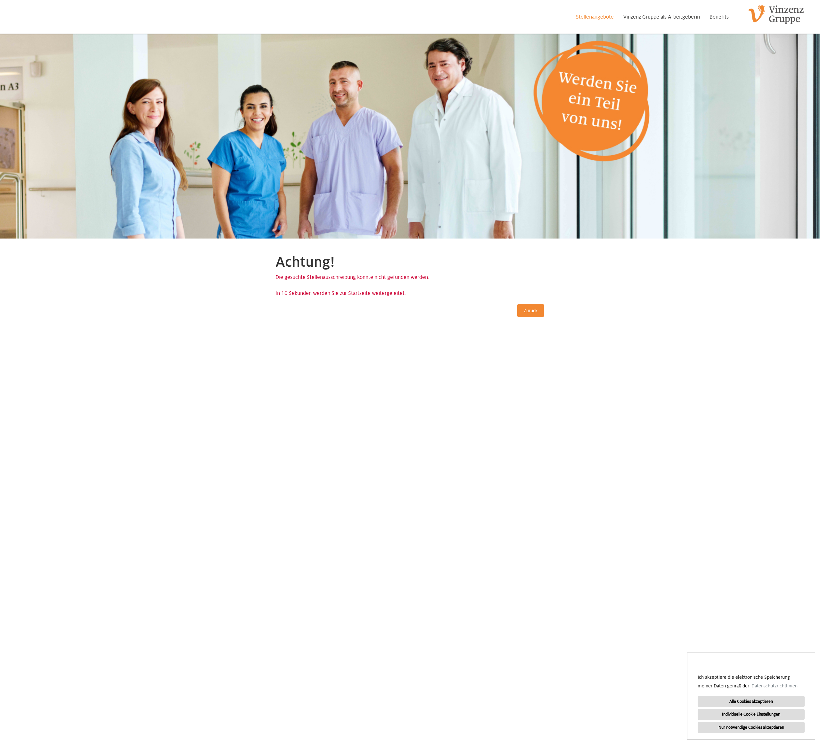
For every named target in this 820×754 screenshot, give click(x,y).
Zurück (530, 310)
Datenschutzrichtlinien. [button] (775, 685)
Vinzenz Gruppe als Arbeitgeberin (661, 17)
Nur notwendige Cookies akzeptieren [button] (751, 727)
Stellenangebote (595, 17)
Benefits (719, 17)
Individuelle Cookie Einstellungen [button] (751, 714)
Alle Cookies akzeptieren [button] (751, 701)
